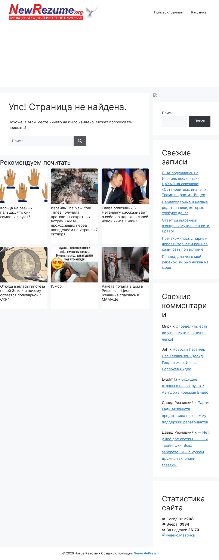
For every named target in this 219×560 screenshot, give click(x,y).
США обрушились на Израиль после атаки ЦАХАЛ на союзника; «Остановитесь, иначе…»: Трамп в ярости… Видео (185, 184)
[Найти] (80, 141)
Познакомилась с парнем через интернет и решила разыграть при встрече (185, 243)
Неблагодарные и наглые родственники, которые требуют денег (185, 207)
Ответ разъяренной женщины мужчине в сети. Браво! (186, 225)
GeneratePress (145, 553)
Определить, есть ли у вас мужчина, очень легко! (184, 332)
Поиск (167, 113)
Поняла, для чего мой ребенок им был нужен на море (185, 262)
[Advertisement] (109, 57)
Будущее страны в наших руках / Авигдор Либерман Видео (185, 386)
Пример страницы (168, 12)
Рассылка (198, 12)
